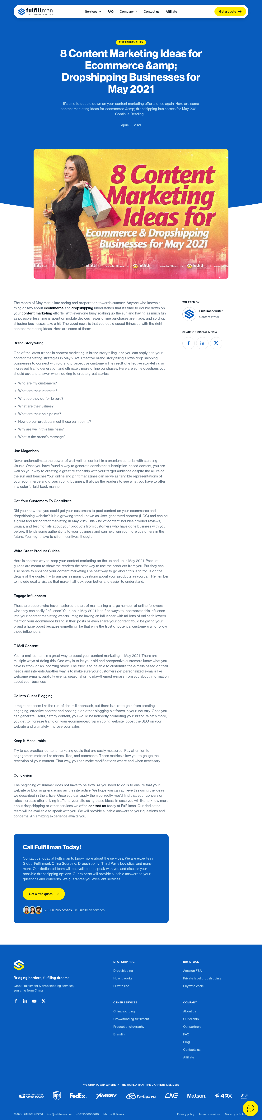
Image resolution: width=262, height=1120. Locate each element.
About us (189, 1011)
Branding (119, 1034)
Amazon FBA (192, 971)
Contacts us (191, 1050)
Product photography (128, 1027)
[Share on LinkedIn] (202, 343)
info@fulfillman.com (59, 1114)
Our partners (192, 1027)
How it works (122, 978)
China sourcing (124, 1011)
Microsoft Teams (113, 1114)
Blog (186, 1042)
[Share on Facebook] (188, 343)
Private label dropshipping (202, 978)
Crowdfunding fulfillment (131, 1019)
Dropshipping (123, 971)
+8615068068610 (87, 1114)
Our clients (191, 1019)
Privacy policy (185, 1114)
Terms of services (209, 1114)
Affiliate (171, 11)
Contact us (152, 11)
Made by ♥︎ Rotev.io (236, 1114)
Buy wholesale (193, 986)
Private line (121, 986)
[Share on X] (216, 343)
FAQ (110, 11)
